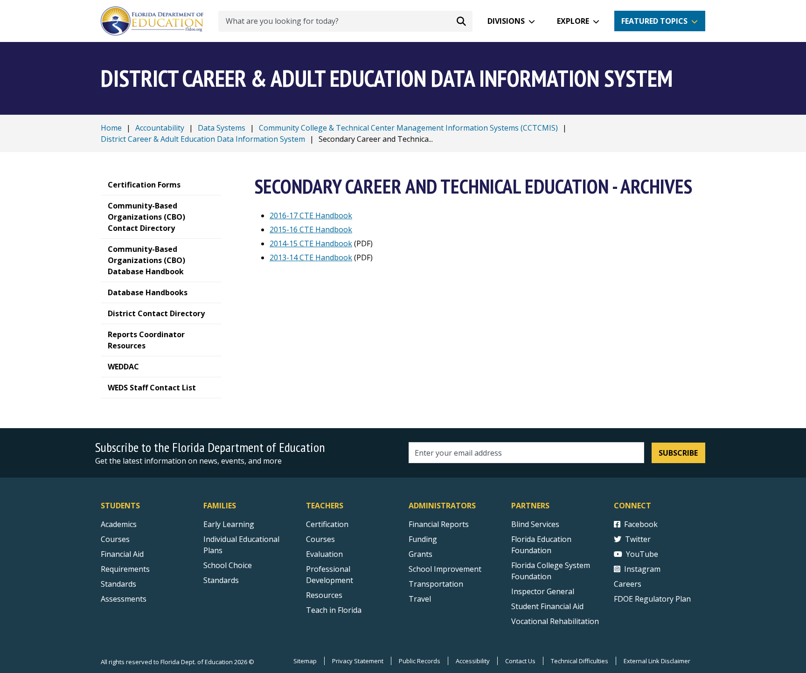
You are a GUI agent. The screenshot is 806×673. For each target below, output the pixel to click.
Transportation (436, 584)
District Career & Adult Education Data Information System (203, 139)
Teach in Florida (333, 610)
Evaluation (324, 554)
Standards (118, 584)
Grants (420, 554)
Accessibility (473, 661)
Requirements (125, 569)
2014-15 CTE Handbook (311, 243)
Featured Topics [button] (654, 21)
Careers (627, 584)
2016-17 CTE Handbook (311, 215)
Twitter (638, 539)
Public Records (419, 661)
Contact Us (520, 661)
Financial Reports (439, 524)
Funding (423, 539)
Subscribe (678, 453)
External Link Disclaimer (657, 661)
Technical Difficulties (579, 661)
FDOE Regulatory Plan (652, 599)
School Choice (227, 565)
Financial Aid (122, 554)
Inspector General (542, 591)
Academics (119, 524)
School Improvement (445, 569)
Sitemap (305, 661)
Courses (115, 539)
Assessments (123, 599)
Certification (327, 524)
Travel (420, 599)
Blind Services (535, 524)
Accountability (159, 128)
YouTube (642, 554)
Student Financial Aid (547, 606)
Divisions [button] (506, 21)
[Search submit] (461, 21)
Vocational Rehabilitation (555, 621)
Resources (324, 595)
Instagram (642, 569)
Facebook (641, 524)
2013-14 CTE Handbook (311, 257)
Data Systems (221, 128)
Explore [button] (573, 21)
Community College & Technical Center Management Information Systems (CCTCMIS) (408, 128)
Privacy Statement (357, 661)
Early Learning (228, 524)
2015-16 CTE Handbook (311, 229)
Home (111, 128)
